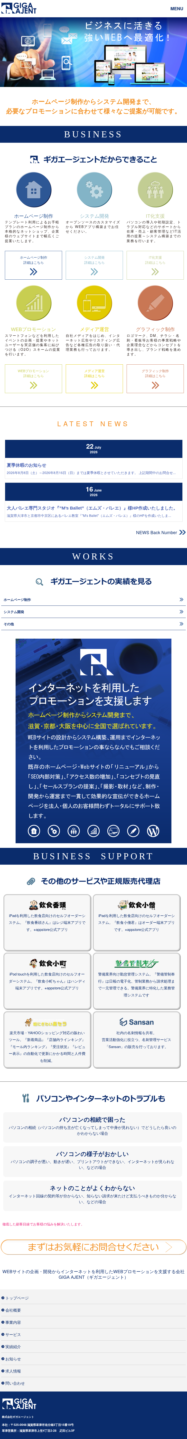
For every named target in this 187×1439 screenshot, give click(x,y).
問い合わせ (15, 1383)
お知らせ (13, 1358)
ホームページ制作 (17, 599)
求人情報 (13, 1370)
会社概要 (13, 1310)
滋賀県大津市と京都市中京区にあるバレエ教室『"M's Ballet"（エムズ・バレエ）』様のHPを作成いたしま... (89, 515)
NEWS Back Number (156, 532)
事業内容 (13, 1322)
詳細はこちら (33, 260)
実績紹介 (13, 1346)
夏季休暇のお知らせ (26, 465)
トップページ (17, 1297)
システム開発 (14, 611)
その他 (9, 624)
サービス (13, 1334)
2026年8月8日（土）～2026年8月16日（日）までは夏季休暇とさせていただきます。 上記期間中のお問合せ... (91, 472)
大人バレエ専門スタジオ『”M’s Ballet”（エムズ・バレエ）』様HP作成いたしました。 (92, 508)
